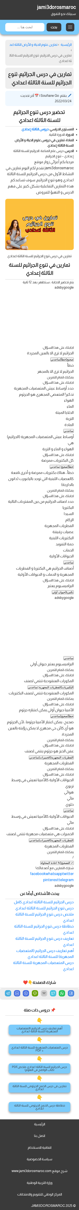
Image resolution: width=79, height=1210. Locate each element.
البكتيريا (68, 508)
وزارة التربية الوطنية (39, 1182)
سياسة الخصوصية (39, 1159)
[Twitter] (53, 994)
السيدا (69, 514)
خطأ (63, 359)
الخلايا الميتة (64, 412)
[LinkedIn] (17, 994)
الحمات (68, 550)
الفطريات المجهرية (59, 526)
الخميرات (45, 757)
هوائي (69, 792)
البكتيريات (67, 687)
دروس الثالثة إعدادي (35, 129)
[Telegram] (8, 993)
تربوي (69, 786)
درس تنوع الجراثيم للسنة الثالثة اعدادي (44, 908)
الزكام (69, 520)
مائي (70, 798)
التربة (70, 419)
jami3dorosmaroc (56, 7)
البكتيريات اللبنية (61, 538)
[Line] (35, 994)
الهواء (69, 400)
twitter (68, 874)
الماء (70, 406)
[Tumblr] (26, 994)
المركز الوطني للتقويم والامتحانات (39, 1194)
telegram (66, 880)
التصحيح (67, 862)
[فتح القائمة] (70, 27)
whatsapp (54, 874)
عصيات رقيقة (63, 532)
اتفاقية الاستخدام (39, 1147)
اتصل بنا (39, 1135)
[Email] (44, 994)
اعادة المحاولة (50, 862)
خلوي (70, 804)
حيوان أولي (58, 592)
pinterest (51, 880)
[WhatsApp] (62, 994)
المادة (69, 425)
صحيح (70, 359)
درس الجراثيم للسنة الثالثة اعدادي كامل (44, 902)
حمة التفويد (65, 544)
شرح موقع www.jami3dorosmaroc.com (39, 1171)
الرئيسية (39, 1124)
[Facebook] (71, 994)
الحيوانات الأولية (61, 556)
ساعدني (55, 359)
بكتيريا (69, 592)
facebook (38, 874)
